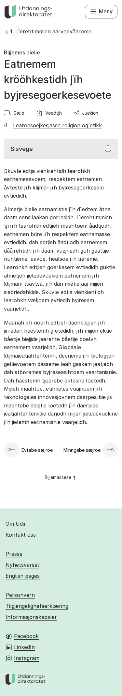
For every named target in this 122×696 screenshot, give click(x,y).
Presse (14, 554)
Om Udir (16, 523)
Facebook (26, 636)
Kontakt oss (21, 534)
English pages (23, 576)
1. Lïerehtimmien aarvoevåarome (50, 31)
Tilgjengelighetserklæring (37, 606)
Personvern (20, 595)
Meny (106, 11)
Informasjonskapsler (31, 617)
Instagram (26, 658)
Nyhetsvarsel (22, 565)
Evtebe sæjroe (37, 450)
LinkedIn (24, 647)
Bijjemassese (58, 477)
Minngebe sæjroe (82, 450)
